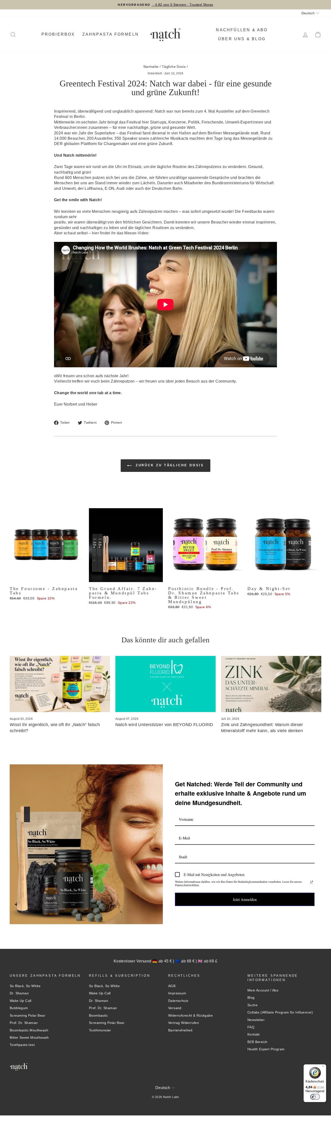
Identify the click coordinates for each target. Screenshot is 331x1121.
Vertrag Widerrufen (183, 1023)
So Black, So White (25, 986)
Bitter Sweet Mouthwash (29, 1037)
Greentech (155, 73)
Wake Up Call (21, 1001)
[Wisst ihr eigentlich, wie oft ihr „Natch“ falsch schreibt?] (60, 684)
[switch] (315, 1097)
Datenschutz (178, 1001)
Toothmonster (100, 1030)
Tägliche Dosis (174, 67)
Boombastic (98, 1015)
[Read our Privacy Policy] (312, 882)
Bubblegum (19, 1008)
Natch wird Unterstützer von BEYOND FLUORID (164, 724)
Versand (174, 1008)
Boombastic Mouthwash (29, 1030)
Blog (251, 997)
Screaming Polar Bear (27, 1015)
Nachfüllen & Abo (242, 30)
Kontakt (253, 1034)
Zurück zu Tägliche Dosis (169, 465)
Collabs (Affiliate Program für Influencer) (280, 1012)
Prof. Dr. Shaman (24, 1023)
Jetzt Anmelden (245, 899)
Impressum (177, 993)
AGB (171, 986)
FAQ (250, 1027)
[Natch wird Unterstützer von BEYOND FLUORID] (165, 684)
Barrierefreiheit (180, 1030)
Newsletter (256, 1020)
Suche (252, 1005)
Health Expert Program (265, 1049)
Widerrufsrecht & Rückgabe (190, 1015)
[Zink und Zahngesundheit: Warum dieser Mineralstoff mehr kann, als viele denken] (271, 684)
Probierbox (58, 34)
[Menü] (323, 1067)
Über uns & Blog (242, 39)
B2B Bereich (257, 1042)
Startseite (151, 67)
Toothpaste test (22, 1045)
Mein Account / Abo (262, 990)
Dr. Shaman (19, 993)
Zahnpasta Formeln (110, 34)
